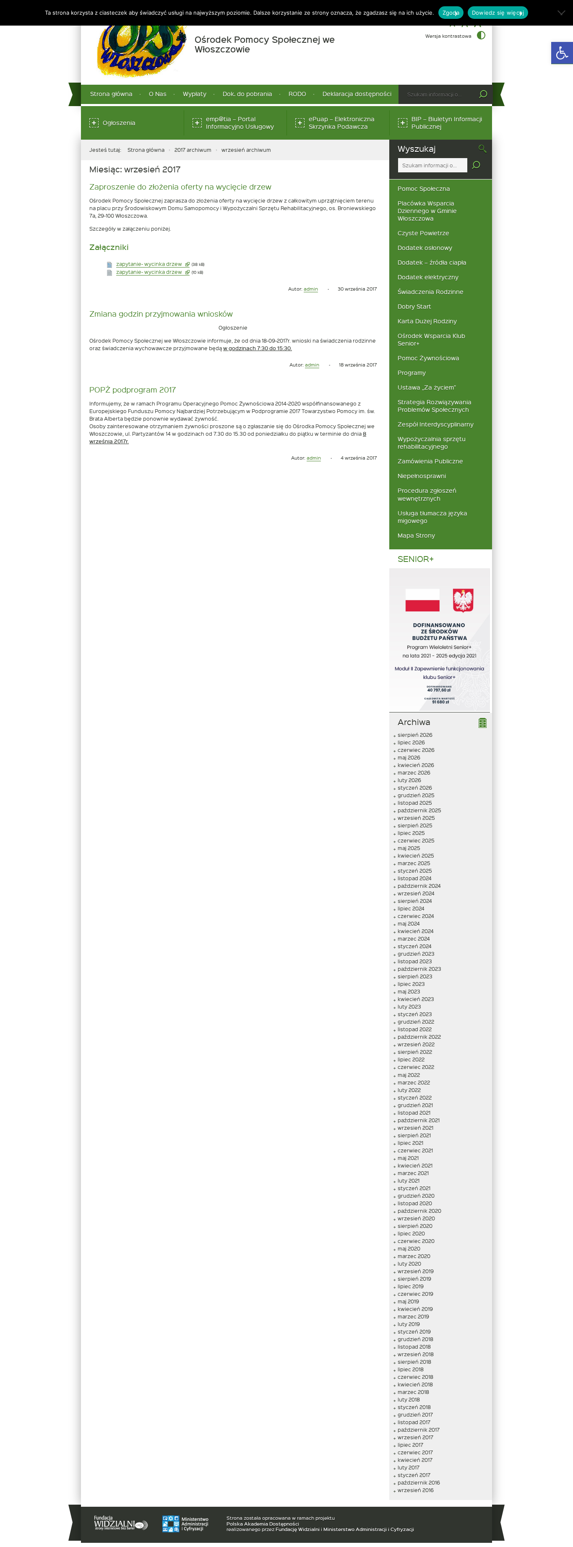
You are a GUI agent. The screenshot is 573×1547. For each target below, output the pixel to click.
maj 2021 (408, 1157)
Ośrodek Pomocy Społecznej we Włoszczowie (265, 44)
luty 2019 (409, 1324)
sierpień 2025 (415, 825)
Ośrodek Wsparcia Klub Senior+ (431, 339)
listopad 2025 (415, 802)
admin (311, 289)
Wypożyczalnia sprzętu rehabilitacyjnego (432, 442)
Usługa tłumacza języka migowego (432, 517)
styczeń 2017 (414, 1475)
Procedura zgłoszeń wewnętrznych (427, 494)
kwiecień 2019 (415, 1308)
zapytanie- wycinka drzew (153, 264)
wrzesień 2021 (415, 1127)
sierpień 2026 (415, 734)
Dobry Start (414, 306)
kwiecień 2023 (416, 999)
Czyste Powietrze (423, 233)
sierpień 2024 (415, 900)
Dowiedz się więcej (498, 12)
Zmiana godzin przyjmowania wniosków (161, 313)
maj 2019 (408, 1301)
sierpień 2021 (414, 1135)
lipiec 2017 (410, 1444)
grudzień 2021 (415, 1105)
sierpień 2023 (415, 976)
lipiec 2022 (411, 1059)
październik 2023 (419, 968)
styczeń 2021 (414, 1188)
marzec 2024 (414, 938)
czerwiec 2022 (416, 1066)
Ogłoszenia (119, 123)
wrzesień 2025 (416, 817)
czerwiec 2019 (415, 1293)
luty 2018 (409, 1399)
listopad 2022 (415, 1029)
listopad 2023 (415, 961)
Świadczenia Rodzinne (431, 292)
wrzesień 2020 (416, 1218)
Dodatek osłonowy (425, 248)
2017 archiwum (193, 149)
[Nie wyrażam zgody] (562, 12)
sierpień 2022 (415, 1051)
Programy (412, 373)
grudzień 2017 (415, 1414)
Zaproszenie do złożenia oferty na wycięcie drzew (180, 186)
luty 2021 (408, 1180)
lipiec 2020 (411, 1233)
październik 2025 (419, 810)
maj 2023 (409, 991)
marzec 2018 (413, 1391)
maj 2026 (409, 757)
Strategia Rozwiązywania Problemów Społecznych (434, 405)
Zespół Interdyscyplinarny (436, 424)
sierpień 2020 (415, 1225)
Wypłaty (194, 94)
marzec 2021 (413, 1173)
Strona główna (111, 94)
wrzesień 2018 (416, 1354)
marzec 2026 (414, 772)
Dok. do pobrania (247, 94)
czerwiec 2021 (415, 1150)
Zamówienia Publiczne (430, 461)
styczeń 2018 (414, 1407)
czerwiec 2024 (416, 916)
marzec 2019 (413, 1316)
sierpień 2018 (414, 1361)
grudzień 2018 (415, 1339)
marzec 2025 (414, 863)
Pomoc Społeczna (424, 188)
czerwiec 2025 (416, 840)
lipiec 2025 (411, 832)
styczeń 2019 (414, 1331)
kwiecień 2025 (416, 855)
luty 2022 (409, 1090)
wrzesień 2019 (416, 1271)
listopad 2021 (414, 1112)
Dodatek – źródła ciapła (432, 262)
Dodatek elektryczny (428, 277)
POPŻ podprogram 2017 (132, 389)
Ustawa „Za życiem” (427, 387)
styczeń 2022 (415, 1097)
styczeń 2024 (415, 946)
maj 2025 (409, 848)
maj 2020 (409, 1248)
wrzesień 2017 (415, 1437)
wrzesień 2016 (416, 1490)
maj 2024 (409, 923)
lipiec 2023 (411, 983)
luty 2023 (409, 1006)
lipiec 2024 (411, 908)
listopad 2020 (415, 1203)
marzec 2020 (414, 1256)
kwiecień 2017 (415, 1459)
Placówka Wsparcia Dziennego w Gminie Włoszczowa (427, 210)
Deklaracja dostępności (357, 94)
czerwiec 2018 (415, 1376)
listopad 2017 (414, 1422)
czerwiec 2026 (416, 749)
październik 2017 (419, 1429)
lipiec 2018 (411, 1369)
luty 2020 (409, 1263)
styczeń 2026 (415, 787)
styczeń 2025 (415, 870)
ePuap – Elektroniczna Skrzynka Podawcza (345, 125)
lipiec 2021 (410, 1142)
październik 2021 (419, 1120)
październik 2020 (419, 1210)
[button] (562, 53)
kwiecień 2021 (415, 1165)
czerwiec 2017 (415, 1452)
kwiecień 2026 (416, 765)
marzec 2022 (414, 1082)
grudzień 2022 (416, 1021)
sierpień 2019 (414, 1278)
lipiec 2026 (411, 742)
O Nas (158, 94)
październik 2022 (419, 1036)
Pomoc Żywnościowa (428, 358)
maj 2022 (409, 1074)
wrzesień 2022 (416, 1044)
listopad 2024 (415, 878)
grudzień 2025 (416, 795)
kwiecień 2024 (416, 931)
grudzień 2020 (416, 1195)
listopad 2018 (414, 1346)
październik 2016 (419, 1482)
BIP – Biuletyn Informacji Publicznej (447, 125)
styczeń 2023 (415, 1014)
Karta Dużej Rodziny (427, 321)
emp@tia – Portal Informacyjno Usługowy (242, 125)
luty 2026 (409, 780)
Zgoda (451, 12)
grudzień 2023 (416, 953)
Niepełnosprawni (422, 476)
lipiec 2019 (411, 1286)
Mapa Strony (416, 535)
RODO (297, 94)
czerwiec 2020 (416, 1241)
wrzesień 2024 (416, 893)
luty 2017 (408, 1467)
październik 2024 (419, 885)
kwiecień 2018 (415, 1384)
